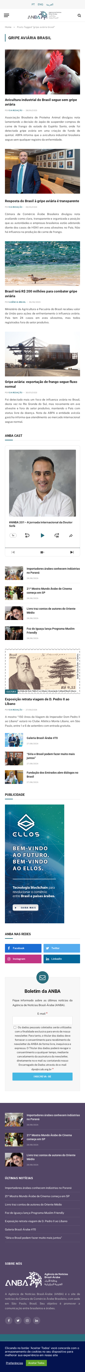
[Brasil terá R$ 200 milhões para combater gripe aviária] (42, 263)
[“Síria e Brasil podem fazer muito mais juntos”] (14, 758)
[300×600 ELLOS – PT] (42, 864)
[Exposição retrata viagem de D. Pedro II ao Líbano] (42, 671)
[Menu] (6, 15)
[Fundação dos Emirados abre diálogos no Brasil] (14, 777)
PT (33, 4)
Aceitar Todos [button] (36, 1363)
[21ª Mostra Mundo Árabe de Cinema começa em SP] (14, 593)
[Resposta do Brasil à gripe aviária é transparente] (42, 171)
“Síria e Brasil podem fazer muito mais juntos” (33, 1237)
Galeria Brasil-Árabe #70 (42, 738)
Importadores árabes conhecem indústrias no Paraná (38, 1187)
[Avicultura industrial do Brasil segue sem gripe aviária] (42, 72)
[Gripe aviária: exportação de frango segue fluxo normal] (42, 354)
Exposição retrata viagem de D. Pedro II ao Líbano (36, 1221)
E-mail (42, 1013)
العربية (49, 4)
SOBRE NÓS (13, 1263)
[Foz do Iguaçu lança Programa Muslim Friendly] (14, 633)
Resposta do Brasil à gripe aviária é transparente (42, 201)
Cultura (11, 691)
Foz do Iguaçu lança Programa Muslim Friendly (34, 1212)
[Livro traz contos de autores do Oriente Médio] (14, 613)
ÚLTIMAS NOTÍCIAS (19, 1178)
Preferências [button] (14, 1363)
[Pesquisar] (79, 15)
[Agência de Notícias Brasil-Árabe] (44, 15)
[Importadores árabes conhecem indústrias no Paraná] (14, 573)
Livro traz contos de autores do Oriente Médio (33, 1204)
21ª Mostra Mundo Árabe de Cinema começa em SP (37, 1196)
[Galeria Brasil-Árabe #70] (14, 740)
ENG (40, 4)
